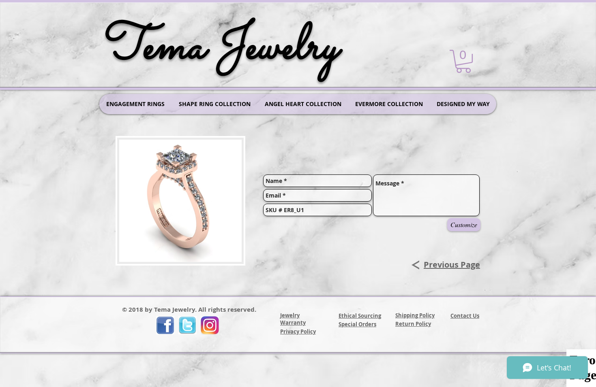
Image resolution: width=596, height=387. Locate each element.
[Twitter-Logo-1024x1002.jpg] (187, 325)
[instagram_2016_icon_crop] (210, 325)
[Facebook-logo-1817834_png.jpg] (165, 325)
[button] (463, 61)
